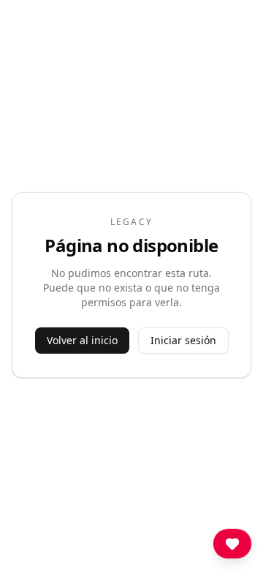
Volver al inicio (82, 340)
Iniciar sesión (183, 340)
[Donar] (232, 543)
